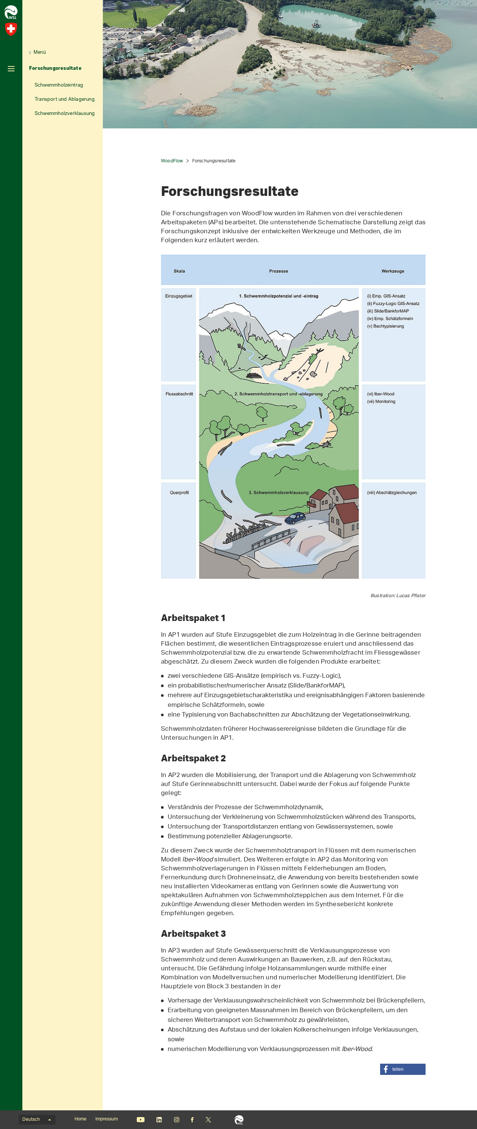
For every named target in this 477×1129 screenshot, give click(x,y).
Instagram (176, 1119)
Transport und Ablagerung (65, 99)
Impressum (106, 1119)
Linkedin (159, 1119)
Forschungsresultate (55, 68)
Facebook (192, 1119)
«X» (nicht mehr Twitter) (208, 1119)
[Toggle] (11, 68)
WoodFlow (172, 161)
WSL (239, 1119)
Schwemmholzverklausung (65, 113)
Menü (40, 52)
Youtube (141, 1119)
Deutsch (31, 1120)
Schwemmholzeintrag (59, 85)
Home (80, 1119)
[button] (403, 1069)
